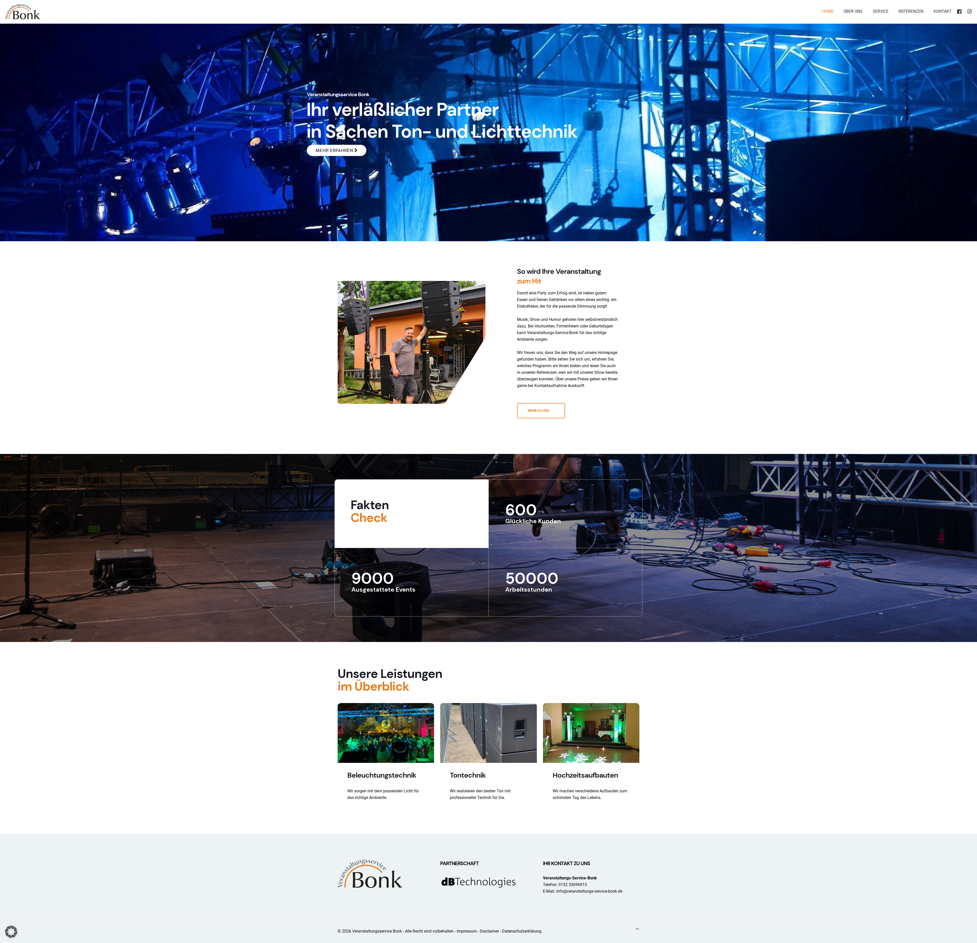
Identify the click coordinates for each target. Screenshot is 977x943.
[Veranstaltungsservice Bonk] (22, 11)
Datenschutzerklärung (521, 931)
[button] (11, 932)
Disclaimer (489, 931)
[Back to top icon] (637, 929)
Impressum (467, 931)
